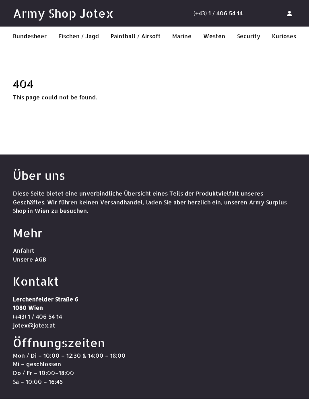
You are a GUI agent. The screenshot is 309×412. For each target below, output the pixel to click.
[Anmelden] (289, 13)
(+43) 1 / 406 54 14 (218, 13)
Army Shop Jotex (63, 13)
